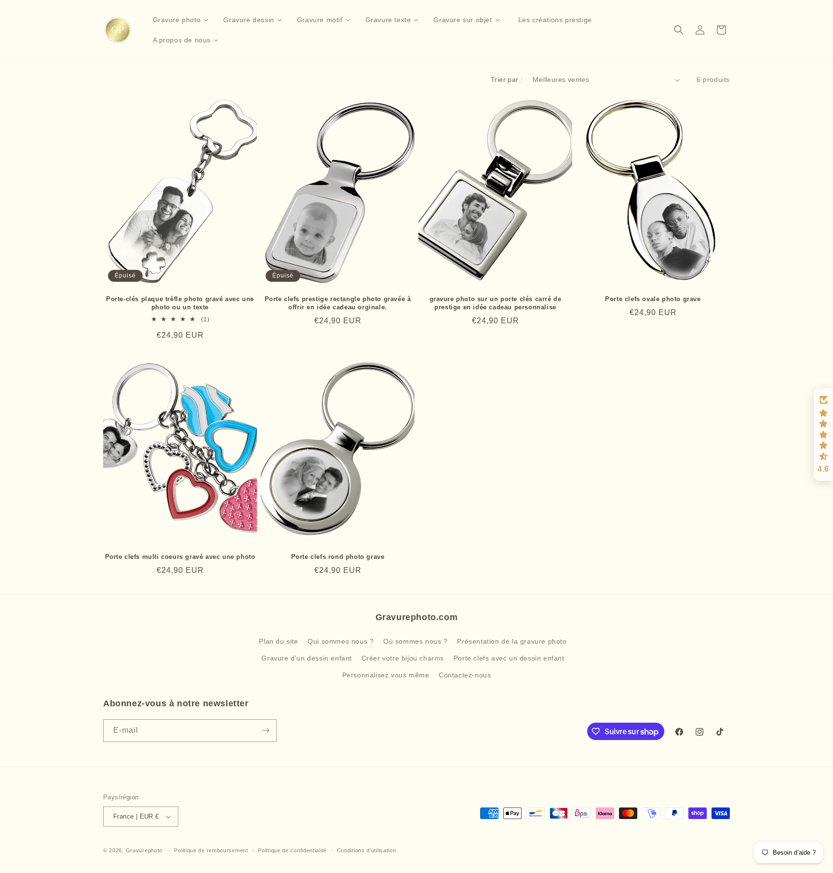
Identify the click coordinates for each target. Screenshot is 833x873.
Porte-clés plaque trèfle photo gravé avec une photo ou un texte (180, 303)
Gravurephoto (144, 850)
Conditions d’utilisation (366, 850)
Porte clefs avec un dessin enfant (509, 658)
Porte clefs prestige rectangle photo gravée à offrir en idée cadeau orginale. (338, 303)
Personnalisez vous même (386, 675)
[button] (678, 29)
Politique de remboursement (211, 850)
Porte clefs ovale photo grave (652, 299)
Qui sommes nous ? (341, 641)
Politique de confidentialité (292, 850)
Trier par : (507, 79)
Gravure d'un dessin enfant (306, 658)
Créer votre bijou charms (403, 658)
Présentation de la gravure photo (511, 641)
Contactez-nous (465, 675)
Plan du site (278, 641)
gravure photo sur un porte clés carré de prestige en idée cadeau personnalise (496, 303)
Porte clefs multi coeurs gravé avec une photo (180, 556)
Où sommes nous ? (415, 641)
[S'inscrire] (265, 730)
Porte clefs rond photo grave (338, 556)
